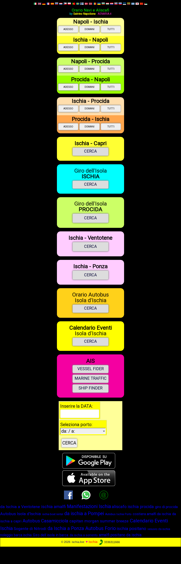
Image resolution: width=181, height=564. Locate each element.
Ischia (93, 542)
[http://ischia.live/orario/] (103, 494)
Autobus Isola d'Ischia (20, 513)
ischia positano (131, 528)
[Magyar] (107, 3)
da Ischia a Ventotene (20, 506)
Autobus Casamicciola (45, 520)
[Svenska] (78, 3)
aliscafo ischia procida (133, 506)
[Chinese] (141, 3)
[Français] (48, 3)
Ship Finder (90, 388)
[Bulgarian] (103, 3)
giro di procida (166, 507)
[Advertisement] (88, 555)
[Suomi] (82, 3)
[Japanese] (137, 3)
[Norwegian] (90, 3)
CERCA (90, 151)
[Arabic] (145, 3)
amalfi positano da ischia (120, 535)
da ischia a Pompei (84, 513)
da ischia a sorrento (84, 535)
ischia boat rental (52, 514)
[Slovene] (120, 3)
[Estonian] (124, 3)
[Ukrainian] (99, 3)
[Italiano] (35, 3)
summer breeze (114, 521)
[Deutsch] (44, 3)
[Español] (52, 3)
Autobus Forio (100, 528)
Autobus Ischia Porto (118, 514)
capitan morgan (84, 521)
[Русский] (56, 3)
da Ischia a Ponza (66, 528)
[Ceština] (65, 3)
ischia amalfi (53, 506)
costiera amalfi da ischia (152, 514)
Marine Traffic (91, 378)
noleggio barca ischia (16, 535)
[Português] (73, 3)
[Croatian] (111, 3)
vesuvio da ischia (158, 529)
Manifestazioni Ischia (89, 506)
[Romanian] (95, 3)
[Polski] (69, 3)
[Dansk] (86, 3)
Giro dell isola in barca (50, 535)
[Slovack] (116, 3)
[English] (39, 3)
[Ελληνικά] (133, 3)
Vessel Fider (90, 368)
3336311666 (111, 542)
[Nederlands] (61, 3)
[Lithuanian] (128, 3)
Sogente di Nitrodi (30, 528)
